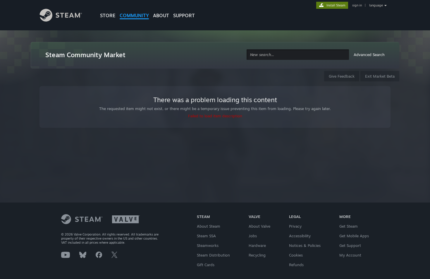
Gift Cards (205, 264)
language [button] (376, 5)
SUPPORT (184, 15)
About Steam (208, 226)
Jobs (253, 235)
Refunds (296, 264)
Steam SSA (206, 235)
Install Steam (335, 5)
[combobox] (297, 54)
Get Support (350, 245)
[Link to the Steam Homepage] (65, 16)
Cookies (296, 255)
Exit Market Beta (380, 76)
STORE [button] (108, 15)
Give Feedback (342, 76)
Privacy (295, 226)
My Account (350, 255)
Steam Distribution (213, 255)
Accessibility (300, 235)
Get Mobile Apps (354, 235)
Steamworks (208, 245)
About (161, 15)
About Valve (259, 226)
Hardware (257, 245)
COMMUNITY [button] (134, 15)
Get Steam (348, 226)
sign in (357, 5)
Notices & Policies (305, 245)
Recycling (257, 255)
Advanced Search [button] (369, 54)
